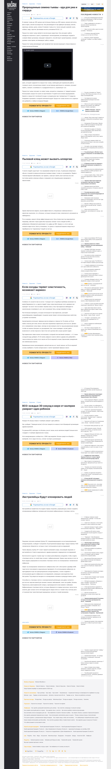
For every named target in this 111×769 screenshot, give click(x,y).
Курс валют (55, 692)
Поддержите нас (92, 9)
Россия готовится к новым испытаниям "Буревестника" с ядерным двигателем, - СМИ (91, 417)
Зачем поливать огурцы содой (40, 746)
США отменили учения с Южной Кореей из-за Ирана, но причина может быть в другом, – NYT (91, 430)
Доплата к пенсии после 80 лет (57, 695)
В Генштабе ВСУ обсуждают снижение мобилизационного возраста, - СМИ (92, 480)
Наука (8, 29)
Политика (9, 18)
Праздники (61, 735)
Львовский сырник (66, 740)
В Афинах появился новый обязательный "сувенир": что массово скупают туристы (91, 518)
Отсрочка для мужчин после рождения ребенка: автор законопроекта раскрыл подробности (92, 295)
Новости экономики (30, 692)
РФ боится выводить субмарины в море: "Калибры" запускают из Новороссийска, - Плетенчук (91, 582)
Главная (9, 12)
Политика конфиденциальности (48, 765)
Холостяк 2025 (81, 735)
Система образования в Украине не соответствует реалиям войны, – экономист (92, 335)
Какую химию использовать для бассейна (35, 720)
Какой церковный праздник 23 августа (50, 726)
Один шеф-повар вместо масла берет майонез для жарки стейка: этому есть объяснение (91, 309)
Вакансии (9, 58)
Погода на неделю (67, 699)
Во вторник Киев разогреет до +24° (93, 425)
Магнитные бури (57, 699)
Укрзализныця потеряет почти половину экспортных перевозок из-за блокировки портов (91, 617)
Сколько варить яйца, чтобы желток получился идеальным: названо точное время (92, 176)
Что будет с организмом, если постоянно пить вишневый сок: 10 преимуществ (90, 319)
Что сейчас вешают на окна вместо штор (34, 722)
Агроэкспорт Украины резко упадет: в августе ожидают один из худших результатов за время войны (92, 554)
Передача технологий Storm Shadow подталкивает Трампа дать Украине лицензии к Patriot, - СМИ (92, 159)
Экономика (10, 20)
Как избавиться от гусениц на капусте (59, 746)
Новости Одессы (40, 686)
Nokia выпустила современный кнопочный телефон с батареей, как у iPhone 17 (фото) (91, 605)
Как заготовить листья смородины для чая (35, 712)
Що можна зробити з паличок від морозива (73, 710)
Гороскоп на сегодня (36, 703)
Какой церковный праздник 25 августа (34, 731)
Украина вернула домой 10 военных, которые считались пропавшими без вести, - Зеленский (92, 600)
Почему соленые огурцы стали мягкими (85, 715)
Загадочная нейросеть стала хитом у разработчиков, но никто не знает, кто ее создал (92, 447)
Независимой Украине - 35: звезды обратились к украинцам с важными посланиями (92, 657)
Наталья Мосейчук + (40, 681)
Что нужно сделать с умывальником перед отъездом (38, 717)
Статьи (9, 48)
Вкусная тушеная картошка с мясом (33, 742)
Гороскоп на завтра (48, 703)
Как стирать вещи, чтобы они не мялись (63, 717)
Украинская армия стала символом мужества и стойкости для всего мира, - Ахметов (92, 623)
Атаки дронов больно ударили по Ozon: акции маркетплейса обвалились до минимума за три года (92, 588)
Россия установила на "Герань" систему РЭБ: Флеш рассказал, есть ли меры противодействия (91, 94)
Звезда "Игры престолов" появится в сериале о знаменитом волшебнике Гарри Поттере (92, 119)
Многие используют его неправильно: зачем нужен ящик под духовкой (90, 594)
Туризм (9, 40)
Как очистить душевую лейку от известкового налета (61, 720)
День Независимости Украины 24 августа (56, 729)
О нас (61, 765)
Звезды (74, 735)
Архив (8, 56)
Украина (9, 16)
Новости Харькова (60, 686)
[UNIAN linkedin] (53, 751)
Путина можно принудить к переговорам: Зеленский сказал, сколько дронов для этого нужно (92, 275)
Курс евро (48, 692)
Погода (9, 43)
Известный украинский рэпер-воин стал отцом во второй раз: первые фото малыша (92, 566)
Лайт (8, 32)
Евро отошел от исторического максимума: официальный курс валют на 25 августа (91, 463)
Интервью (9, 50)
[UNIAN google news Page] (56, 751)
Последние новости (91, 14)
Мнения (9, 52)
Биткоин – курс (28, 695)
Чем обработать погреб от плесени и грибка (59, 712)
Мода (38, 735)
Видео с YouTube (11, 46)
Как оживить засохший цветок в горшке (34, 710)
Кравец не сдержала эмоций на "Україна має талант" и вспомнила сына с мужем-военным (91, 474)
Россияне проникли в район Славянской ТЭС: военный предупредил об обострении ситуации (92, 194)
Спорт (8, 27)
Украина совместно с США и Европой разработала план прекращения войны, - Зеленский (92, 245)
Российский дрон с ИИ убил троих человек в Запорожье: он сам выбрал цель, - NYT (92, 153)
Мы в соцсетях (84, 765)
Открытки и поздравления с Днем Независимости (59, 731)
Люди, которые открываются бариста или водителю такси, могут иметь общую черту (92, 136)
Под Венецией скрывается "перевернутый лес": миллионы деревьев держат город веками (92, 674)
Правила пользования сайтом (30, 765)
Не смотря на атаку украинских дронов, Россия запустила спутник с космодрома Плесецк (91, 257)
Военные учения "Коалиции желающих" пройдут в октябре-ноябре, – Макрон (91, 39)
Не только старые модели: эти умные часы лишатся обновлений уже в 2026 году (91, 329)
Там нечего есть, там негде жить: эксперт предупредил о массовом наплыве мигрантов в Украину (91, 486)
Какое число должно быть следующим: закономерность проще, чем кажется (92, 211)
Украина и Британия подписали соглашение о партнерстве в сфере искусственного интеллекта (91, 182)
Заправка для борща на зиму (52, 740)
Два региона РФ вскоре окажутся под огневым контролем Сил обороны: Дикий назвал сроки (91, 560)
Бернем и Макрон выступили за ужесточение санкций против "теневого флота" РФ (91, 205)
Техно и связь (10, 30)
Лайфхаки (27, 708)
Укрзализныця (63, 692)
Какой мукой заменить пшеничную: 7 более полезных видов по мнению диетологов (92, 663)
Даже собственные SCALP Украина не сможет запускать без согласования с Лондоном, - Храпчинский (92, 611)
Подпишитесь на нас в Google (44, 18)
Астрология (44, 735)
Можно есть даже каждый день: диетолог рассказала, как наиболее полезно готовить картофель (91, 105)
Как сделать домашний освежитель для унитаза (43, 707)
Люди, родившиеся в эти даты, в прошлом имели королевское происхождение (91, 25)
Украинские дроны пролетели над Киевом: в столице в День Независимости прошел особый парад (92, 441)
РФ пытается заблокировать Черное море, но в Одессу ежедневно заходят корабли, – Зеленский (92, 289)
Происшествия (11, 36)
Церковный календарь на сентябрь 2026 (79, 729)
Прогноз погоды (29, 699)
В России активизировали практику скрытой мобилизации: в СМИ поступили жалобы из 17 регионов (92, 19)
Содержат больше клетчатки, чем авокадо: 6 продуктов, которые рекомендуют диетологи (91, 435)
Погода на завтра (47, 699)
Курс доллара (41, 692)
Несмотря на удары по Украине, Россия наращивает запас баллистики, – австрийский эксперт (91, 130)
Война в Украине (29, 682)
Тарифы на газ (70, 695)
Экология (9, 23)
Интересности (11, 41)
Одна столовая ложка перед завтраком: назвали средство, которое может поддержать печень (91, 669)
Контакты (9, 60)
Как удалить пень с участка (53, 710)
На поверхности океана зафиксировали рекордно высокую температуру (90, 99)
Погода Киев (38, 699)
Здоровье (9, 38)
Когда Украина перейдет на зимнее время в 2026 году (38, 688)
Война (8, 14)
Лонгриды (9, 53)
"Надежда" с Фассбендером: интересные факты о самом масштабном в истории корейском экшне (92, 538)
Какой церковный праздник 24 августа (72, 726)
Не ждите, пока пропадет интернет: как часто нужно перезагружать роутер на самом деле (92, 148)
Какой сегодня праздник (31, 726)
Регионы (9, 25)
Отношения (68, 735)
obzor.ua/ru (25, 622)
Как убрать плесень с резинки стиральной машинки (85, 712)
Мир (8, 21)
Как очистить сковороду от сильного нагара (69, 707)
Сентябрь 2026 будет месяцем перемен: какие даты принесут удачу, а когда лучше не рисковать (91, 251)
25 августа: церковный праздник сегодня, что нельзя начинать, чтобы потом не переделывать (92, 411)
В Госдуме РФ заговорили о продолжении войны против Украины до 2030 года (91, 390)
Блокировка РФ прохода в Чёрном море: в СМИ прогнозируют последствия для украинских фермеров (91, 125)
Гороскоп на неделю (60, 703)
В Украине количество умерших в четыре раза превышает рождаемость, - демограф (91, 165)
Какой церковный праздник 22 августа (83, 731)
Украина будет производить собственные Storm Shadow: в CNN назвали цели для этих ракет (90, 544)
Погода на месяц (78, 699)
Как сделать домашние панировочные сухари (36, 715)
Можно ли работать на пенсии (83, 695)
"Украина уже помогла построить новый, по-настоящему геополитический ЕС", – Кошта (91, 468)
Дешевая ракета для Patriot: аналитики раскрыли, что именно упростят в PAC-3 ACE (92, 188)
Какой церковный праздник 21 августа (34, 729)
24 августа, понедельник (90, 114)
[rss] (65, 751)
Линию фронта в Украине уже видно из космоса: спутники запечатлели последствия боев (92, 572)
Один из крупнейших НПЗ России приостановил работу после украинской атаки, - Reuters (91, 239)
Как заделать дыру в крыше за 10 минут (86, 720)
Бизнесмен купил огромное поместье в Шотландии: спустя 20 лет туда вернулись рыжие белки (92, 199)
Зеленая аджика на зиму (37, 740)
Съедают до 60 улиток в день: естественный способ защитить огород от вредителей (91, 533)
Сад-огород (27, 746)
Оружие (9, 34)
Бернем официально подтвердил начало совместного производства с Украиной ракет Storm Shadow (91, 395)
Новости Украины (29, 686)
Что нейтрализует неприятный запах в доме (86, 717)
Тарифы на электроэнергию (40, 695)
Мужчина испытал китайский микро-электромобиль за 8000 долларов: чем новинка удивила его (92, 171)
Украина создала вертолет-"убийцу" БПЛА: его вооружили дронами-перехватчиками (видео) (92, 651)
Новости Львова (71, 686)
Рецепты (29, 735)
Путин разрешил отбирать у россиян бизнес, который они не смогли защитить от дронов (92, 401)
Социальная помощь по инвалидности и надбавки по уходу (83, 692)
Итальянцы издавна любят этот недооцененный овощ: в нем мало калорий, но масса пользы (92, 142)
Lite (25, 735)
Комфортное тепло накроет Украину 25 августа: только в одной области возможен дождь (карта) (90, 457)
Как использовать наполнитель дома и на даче (61, 715)
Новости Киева (80, 686)
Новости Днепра (50, 686)
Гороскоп (27, 703)
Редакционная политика (71, 765)
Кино (34, 735)
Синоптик (86, 699)
